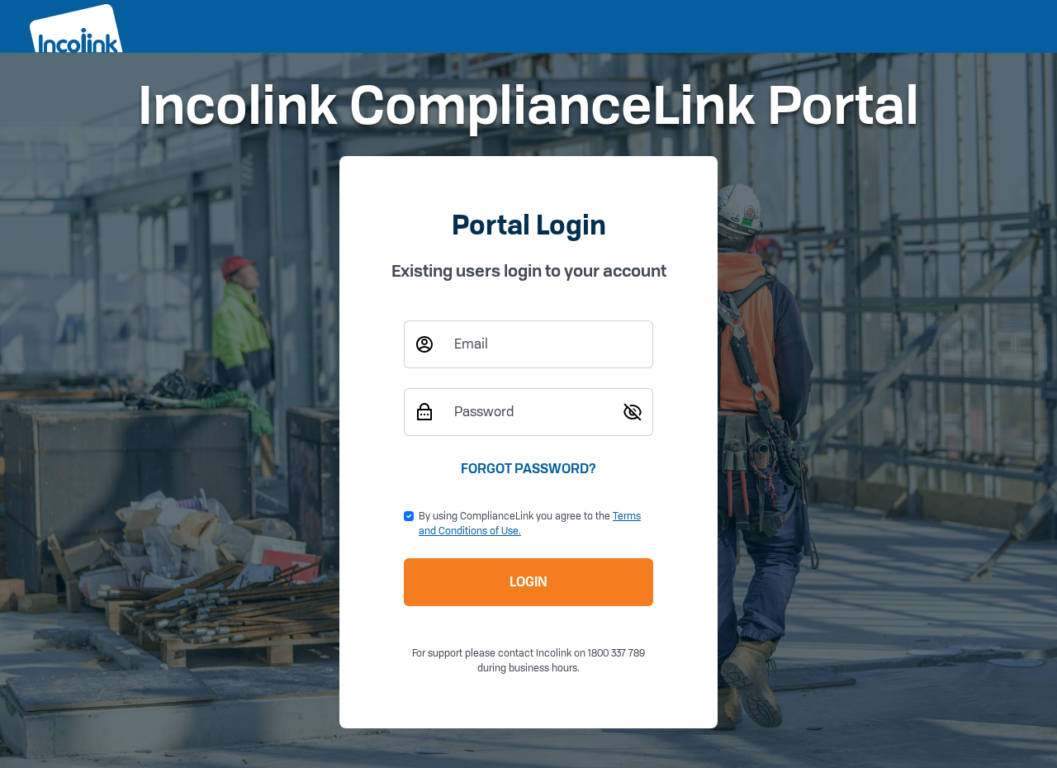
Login (528, 582)
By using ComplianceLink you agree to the (530, 523)
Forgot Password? (528, 468)
